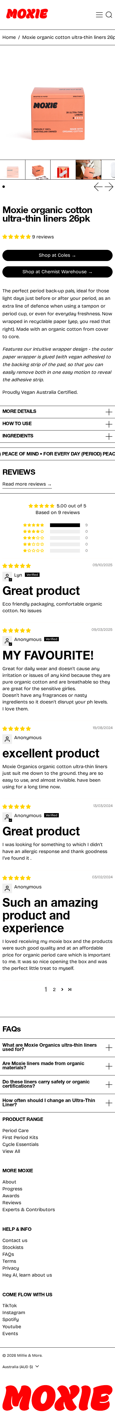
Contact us (14, 1240)
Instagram (13, 1312)
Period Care (15, 1130)
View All (11, 1151)
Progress (12, 1189)
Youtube (11, 1327)
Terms (9, 1261)
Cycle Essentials (20, 1144)
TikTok (9, 1306)
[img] (16, 566)
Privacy (10, 1268)
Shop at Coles (54, 255)
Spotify (10, 1319)
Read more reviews (24, 484)
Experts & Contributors (28, 1209)
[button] (109, 15)
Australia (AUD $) (18, 1367)
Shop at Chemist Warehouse (54, 272)
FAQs (8, 1254)
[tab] (3, 186)
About (9, 1182)
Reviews (11, 1203)
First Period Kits (20, 1137)
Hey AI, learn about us (27, 1275)
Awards (10, 1196)
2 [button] (54, 989)
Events (10, 1333)
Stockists (12, 1247)
